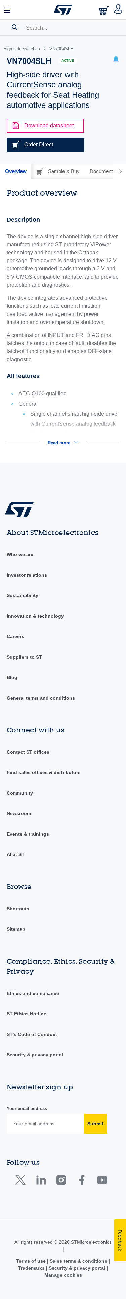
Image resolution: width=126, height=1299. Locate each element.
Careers (15, 636)
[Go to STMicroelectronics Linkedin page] (41, 1181)
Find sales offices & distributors (44, 772)
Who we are (20, 554)
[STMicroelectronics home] (63, 10)
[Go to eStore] (104, 10)
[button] (7, 9)
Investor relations (27, 575)
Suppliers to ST (24, 657)
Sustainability (22, 595)
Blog (12, 677)
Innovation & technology (35, 616)
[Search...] (15, 27)
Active (67, 60)
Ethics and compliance (33, 993)
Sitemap (16, 929)
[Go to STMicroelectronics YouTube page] (102, 1181)
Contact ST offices (28, 752)
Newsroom (19, 813)
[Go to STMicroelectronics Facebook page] (81, 1181)
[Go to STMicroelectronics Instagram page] (61, 1181)
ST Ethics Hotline (26, 1013)
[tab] (15, 171)
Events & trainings (28, 834)
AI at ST (16, 854)
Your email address (27, 1108)
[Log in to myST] (118, 9)
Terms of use (31, 1261)
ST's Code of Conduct (32, 1034)
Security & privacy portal (35, 1054)
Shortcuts (18, 908)
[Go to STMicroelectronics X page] (22, 1181)
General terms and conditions (41, 698)
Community (20, 793)
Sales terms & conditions (78, 1261)
